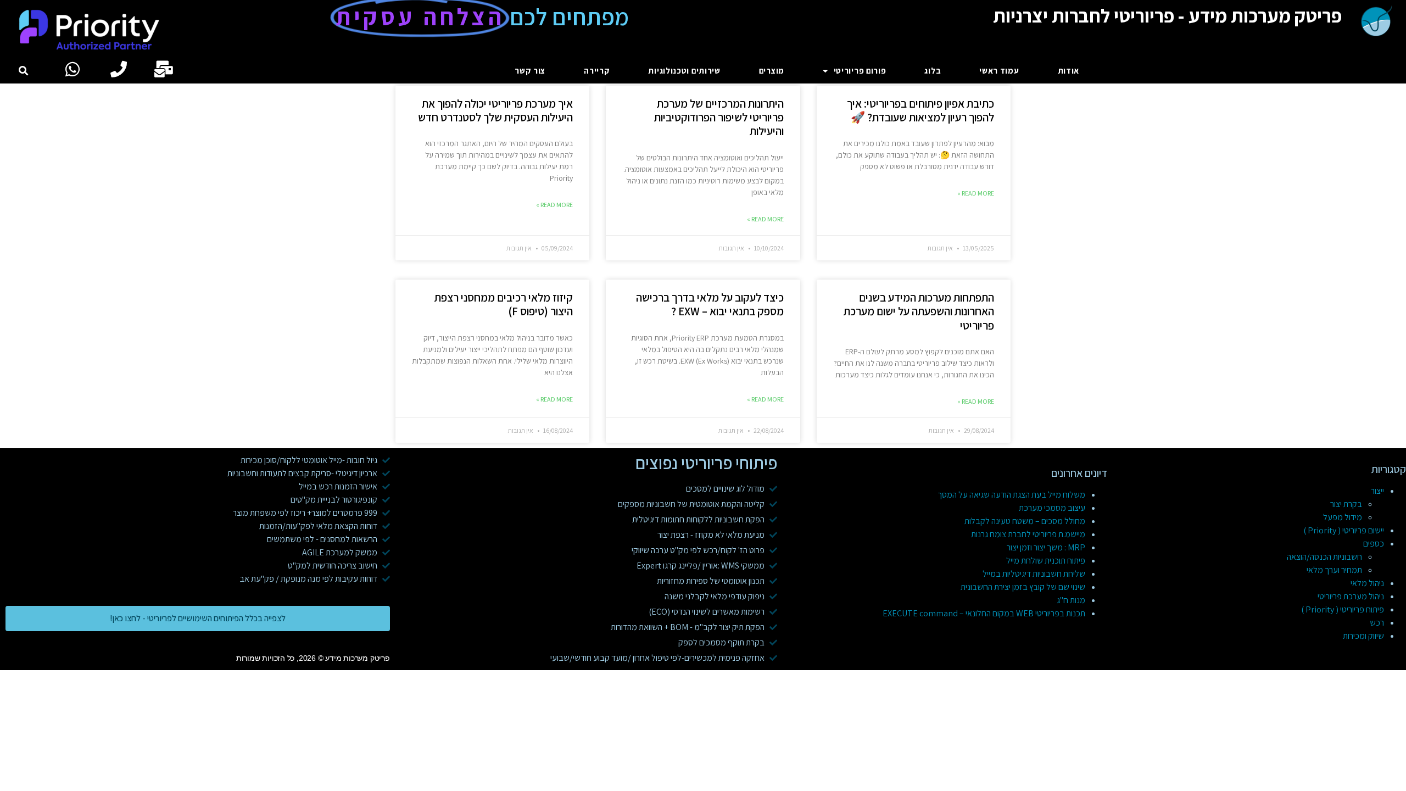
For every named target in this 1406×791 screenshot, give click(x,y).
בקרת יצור (1346, 504)
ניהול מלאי (1367, 583)
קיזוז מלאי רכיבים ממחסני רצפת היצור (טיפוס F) (503, 304)
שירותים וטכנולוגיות (684, 70)
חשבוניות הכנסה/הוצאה (1324, 556)
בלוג (932, 70)
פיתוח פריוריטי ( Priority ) (1342, 609)
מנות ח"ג (1071, 600)
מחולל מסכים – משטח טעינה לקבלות (1024, 521)
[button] (24, 71)
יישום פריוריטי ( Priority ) (1343, 530)
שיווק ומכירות (1363, 636)
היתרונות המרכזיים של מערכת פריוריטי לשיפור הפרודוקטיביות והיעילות (719, 117)
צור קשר (530, 70)
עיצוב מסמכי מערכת (1052, 508)
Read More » (975, 193)
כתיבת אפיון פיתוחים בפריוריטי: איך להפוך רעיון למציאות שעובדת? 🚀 (920, 110)
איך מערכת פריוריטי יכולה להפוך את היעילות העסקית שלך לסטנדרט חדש (495, 110)
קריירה (597, 70)
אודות (1069, 70)
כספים (1373, 543)
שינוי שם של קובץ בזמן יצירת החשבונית (1023, 587)
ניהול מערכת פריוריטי (1351, 596)
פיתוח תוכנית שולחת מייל (1045, 560)
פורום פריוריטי (860, 70)
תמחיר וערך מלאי (1334, 570)
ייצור (1377, 491)
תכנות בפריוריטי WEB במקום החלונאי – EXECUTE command (984, 613)
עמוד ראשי (999, 70)
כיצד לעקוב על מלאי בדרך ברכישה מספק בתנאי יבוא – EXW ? (710, 304)
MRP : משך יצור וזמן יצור (1046, 547)
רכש (1377, 622)
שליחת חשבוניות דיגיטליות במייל (1034, 574)
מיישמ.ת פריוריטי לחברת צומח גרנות (1028, 534)
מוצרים (771, 70)
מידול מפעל (1342, 517)
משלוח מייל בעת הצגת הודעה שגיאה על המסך (1011, 494)
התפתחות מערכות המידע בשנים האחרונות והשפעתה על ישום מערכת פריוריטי (919, 311)
